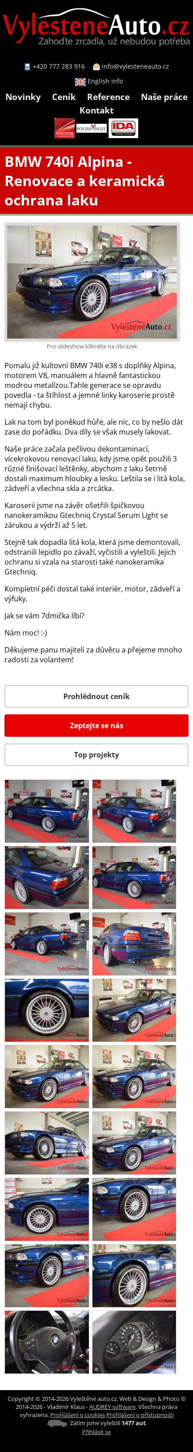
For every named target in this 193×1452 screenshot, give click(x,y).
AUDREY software (112, 1407)
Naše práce (164, 97)
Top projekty (96, 755)
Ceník (64, 97)
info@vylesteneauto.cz (135, 66)
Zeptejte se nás (96, 725)
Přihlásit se (96, 1432)
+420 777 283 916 (59, 66)
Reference (108, 97)
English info (104, 81)
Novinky (23, 97)
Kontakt (96, 110)
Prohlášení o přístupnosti (140, 1415)
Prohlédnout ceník (96, 696)
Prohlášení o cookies (77, 1415)
